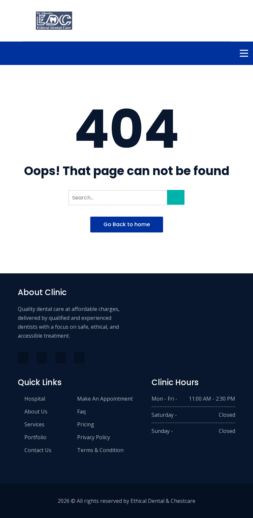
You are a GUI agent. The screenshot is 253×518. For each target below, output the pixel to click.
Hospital (34, 398)
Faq (81, 411)
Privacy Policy (93, 437)
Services (34, 424)
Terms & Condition (100, 450)
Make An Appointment (105, 398)
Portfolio (35, 437)
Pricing (85, 424)
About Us (35, 411)
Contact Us (37, 450)
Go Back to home (126, 224)
